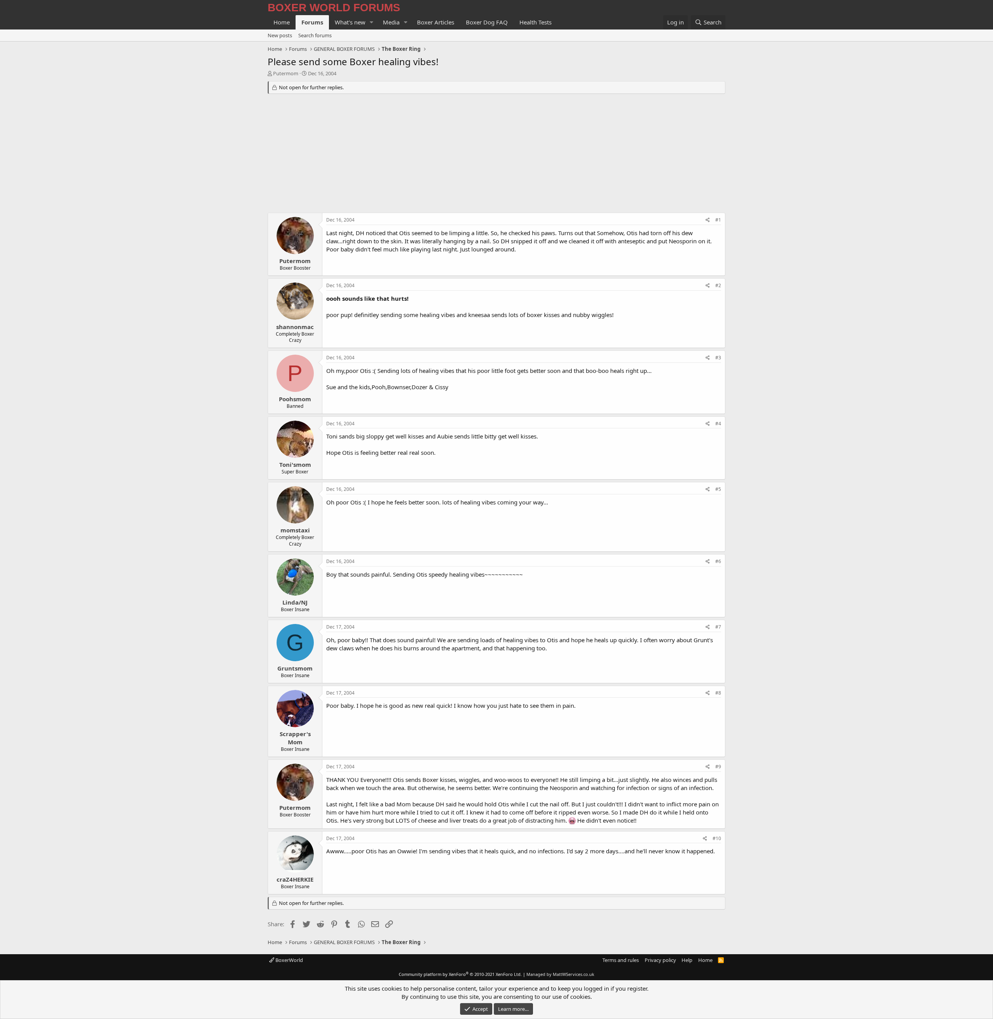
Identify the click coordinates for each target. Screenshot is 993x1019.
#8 (718, 693)
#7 (718, 627)
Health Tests (535, 22)
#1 (718, 220)
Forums (312, 22)
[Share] (708, 220)
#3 (718, 357)
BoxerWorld (288, 960)
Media (391, 22)
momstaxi (295, 530)
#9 (718, 766)
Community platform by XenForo (460, 974)
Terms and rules (620, 960)
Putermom (285, 73)
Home (281, 22)
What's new (350, 22)
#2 (718, 285)
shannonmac (295, 327)
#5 (718, 489)
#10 (717, 838)
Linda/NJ (295, 602)
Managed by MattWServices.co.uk (560, 974)
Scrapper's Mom (295, 738)
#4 (718, 423)
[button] (371, 22)
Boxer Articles (435, 22)
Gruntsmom (295, 668)
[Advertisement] (496, 154)
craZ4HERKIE (295, 879)
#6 (718, 561)
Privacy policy (660, 960)
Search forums (315, 35)
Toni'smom (295, 464)
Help (687, 960)
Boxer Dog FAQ (487, 22)
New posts (280, 35)
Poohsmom (295, 399)
